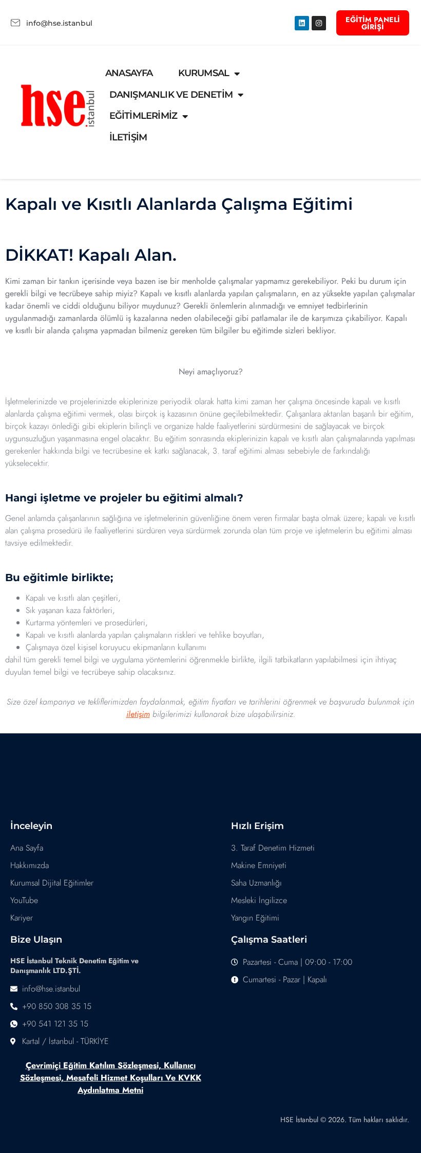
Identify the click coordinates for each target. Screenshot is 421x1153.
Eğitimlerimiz (143, 115)
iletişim (138, 714)
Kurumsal (203, 73)
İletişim (128, 137)
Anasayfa (129, 73)
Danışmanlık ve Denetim (171, 94)
